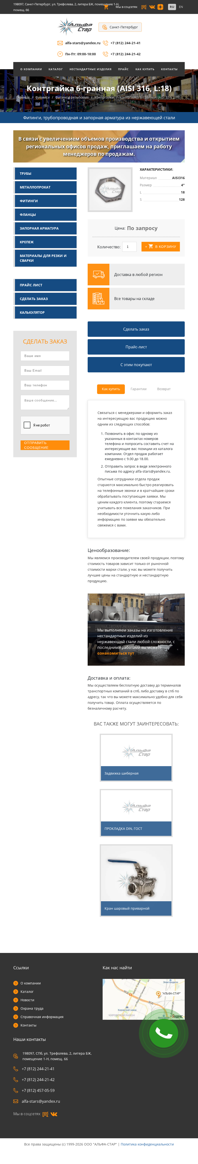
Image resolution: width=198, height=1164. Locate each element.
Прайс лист (31, 285)
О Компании (31, 69)
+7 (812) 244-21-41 (126, 43)
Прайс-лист (136, 347)
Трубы (25, 173)
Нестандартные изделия (91, 69)
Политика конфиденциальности (147, 1144)
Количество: (108, 247)
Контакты (169, 69)
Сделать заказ (34, 298)
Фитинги (29, 201)
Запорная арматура (39, 228)
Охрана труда (32, 1008)
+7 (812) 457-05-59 (38, 1090)
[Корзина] (106, 7)
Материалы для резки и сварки (43, 258)
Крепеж (27, 242)
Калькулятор (32, 312)
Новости (27, 1000)
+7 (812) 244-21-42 (126, 54)
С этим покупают (136, 364)
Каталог (56, 69)
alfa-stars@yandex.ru (82, 43)
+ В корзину (160, 247)
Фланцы (28, 214)
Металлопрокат (35, 187)
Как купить (145, 69)
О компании (31, 983)
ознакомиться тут (115, 653)
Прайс (123, 69)
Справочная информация (42, 1016)
